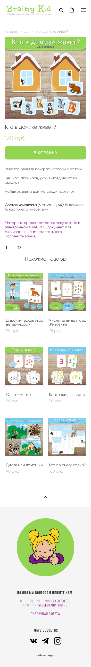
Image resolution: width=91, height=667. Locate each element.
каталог (11, 32)
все (26, 32)
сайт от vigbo (45, 655)
